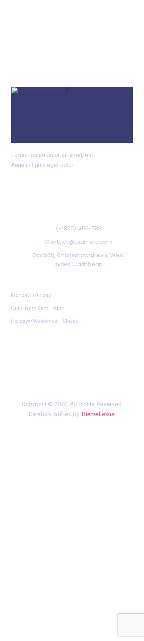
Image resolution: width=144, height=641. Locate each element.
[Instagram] (79, 193)
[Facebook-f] (64, 193)
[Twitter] (49, 193)
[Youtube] (95, 193)
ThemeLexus (97, 414)
